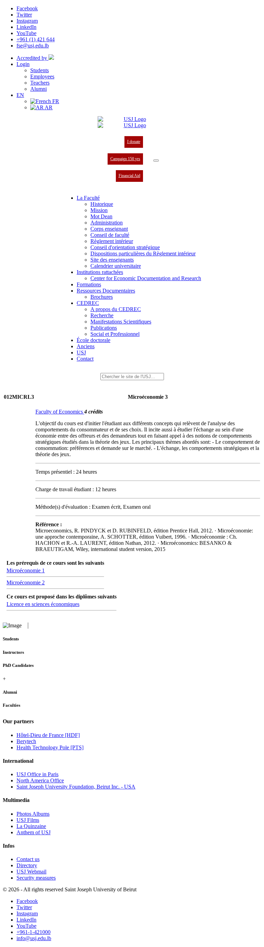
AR (48, 107)
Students (39, 70)
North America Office (40, 780)
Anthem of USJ (33, 832)
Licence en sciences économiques (43, 604)
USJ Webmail (31, 871)
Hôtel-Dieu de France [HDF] (48, 735)
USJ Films (27, 820)
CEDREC (88, 303)
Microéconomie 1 (26, 570)
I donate (133, 141)
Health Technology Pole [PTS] (50, 747)
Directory (26, 865)
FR (55, 101)
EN (20, 95)
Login (23, 64)
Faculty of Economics (59, 412)
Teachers (40, 83)
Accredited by (32, 58)
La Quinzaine (31, 826)
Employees (42, 76)
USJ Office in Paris (37, 774)
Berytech (26, 741)
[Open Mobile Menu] (156, 160)
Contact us (28, 859)
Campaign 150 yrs (125, 158)
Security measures (36, 878)
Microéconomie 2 (26, 582)
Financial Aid (129, 175)
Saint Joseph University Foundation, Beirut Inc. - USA (75, 787)
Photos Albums (33, 814)
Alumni (38, 89)
